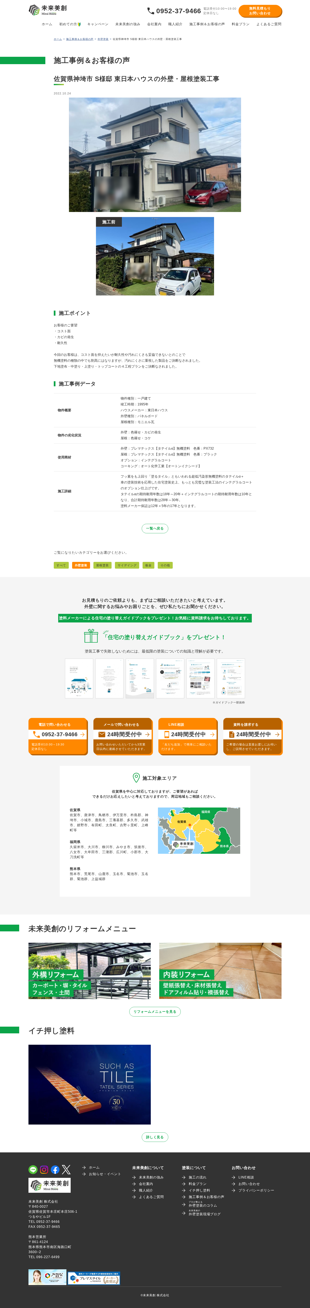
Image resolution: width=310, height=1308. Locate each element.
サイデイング (127, 565)
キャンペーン (98, 24)
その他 (165, 565)
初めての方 (68, 24)
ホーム (47, 24)
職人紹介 (175, 24)
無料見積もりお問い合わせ (260, 11)
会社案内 (154, 24)
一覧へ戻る (155, 528)
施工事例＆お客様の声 (207, 24)
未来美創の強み (127, 24)
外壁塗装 (103, 39)
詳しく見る (155, 1137)
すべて (61, 565)
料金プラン (241, 24)
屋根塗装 (102, 565)
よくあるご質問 (269, 24)
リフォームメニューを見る (155, 1011)
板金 (148, 565)
